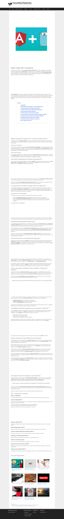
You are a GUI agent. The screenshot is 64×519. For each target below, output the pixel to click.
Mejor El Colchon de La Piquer (43, 468)
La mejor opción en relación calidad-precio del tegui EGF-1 (31, 109)
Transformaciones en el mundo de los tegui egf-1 (30, 112)
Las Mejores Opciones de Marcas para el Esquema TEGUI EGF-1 (32, 115)
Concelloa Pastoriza (21, 3)
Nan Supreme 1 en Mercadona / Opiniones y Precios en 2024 (42, 483)
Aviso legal (26, 512)
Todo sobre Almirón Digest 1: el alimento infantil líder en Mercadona (30, 469)
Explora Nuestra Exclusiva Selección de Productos (30, 117)
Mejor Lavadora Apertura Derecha (43, 497)
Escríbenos (34, 512)
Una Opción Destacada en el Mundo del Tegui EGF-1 (30, 108)
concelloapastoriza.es (43, 512)
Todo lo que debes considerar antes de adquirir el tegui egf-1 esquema (34, 114)
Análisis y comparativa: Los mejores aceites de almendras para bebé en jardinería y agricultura (17, 498)
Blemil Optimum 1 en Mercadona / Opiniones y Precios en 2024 (30, 483)
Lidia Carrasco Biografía (11, 512)
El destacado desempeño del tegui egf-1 (28, 111)
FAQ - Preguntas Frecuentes (26, 120)
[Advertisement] (32, 20)
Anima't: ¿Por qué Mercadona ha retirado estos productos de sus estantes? (16, 469)
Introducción (23, 105)
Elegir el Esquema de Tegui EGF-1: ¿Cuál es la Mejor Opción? (32, 106)
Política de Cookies (27, 515)
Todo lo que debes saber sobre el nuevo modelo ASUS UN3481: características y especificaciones (30, 498)
